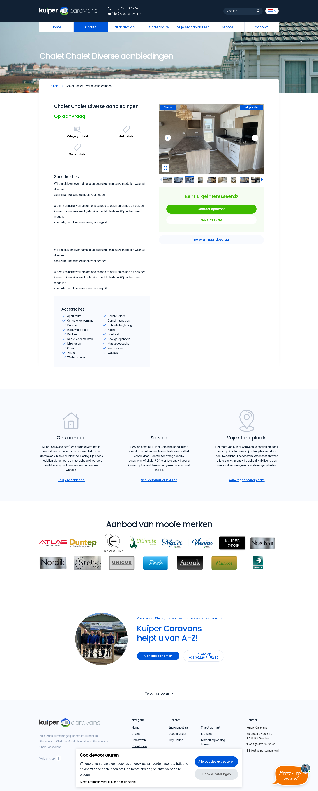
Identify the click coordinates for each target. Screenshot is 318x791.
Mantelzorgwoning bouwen (213, 742)
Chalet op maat (210, 727)
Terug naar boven (157, 693)
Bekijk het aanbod (71, 480)
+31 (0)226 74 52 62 (125, 8)
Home (56, 27)
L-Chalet (206, 733)
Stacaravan (125, 27)
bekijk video (251, 107)
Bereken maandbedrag (211, 240)
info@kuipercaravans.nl (127, 13)
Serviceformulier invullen (159, 480)
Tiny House (176, 740)
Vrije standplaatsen (193, 27)
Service (227, 27)
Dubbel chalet (177, 733)
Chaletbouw (159, 27)
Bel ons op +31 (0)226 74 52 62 (203, 656)
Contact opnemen (211, 209)
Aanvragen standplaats (247, 480)
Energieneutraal (178, 727)
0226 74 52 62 (211, 220)
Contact (262, 27)
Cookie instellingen (216, 774)
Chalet (90, 27)
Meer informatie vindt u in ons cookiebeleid (108, 782)
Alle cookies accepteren (216, 761)
